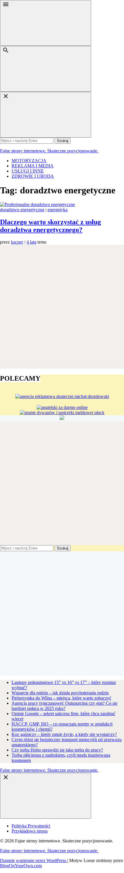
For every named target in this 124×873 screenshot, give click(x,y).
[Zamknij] (45, 115)
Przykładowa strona (30, 831)
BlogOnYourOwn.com (21, 865)
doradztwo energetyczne (22, 209)
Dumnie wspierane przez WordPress (33, 860)
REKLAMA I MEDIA (33, 165)
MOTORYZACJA (29, 160)
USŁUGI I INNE (28, 171)
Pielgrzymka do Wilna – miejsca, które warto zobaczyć (61, 698)
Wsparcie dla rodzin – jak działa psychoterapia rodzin (60, 692)
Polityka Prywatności (31, 825)
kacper (17, 242)
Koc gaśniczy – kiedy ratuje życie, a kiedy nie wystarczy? (64, 734)
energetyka (57, 209)
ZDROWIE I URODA (33, 176)
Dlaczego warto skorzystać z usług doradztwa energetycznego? (50, 225)
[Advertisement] (62, 307)
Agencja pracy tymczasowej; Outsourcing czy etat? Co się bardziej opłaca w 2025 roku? (64, 706)
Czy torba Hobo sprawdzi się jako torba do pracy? (57, 749)
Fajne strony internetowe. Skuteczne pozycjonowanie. (49, 150)
